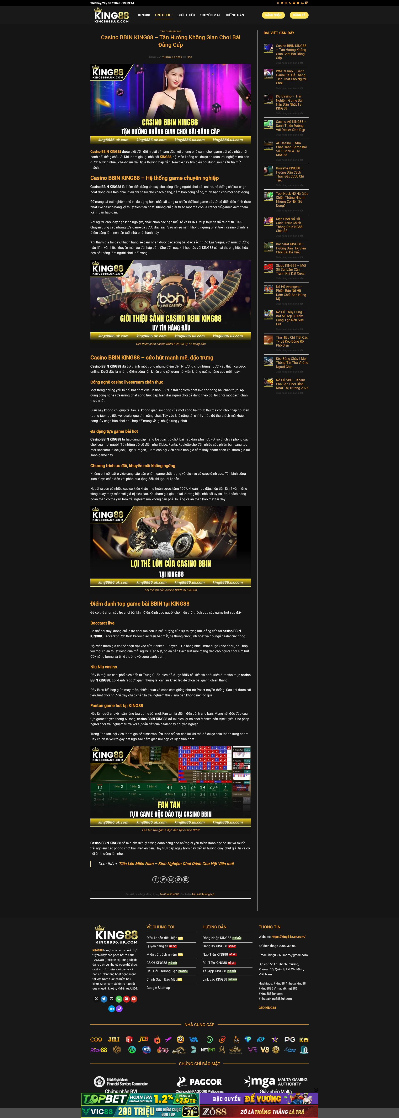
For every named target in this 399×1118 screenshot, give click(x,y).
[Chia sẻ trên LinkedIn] (185, 879)
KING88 (144, 15)
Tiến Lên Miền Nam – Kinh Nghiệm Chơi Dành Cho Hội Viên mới (176, 863)
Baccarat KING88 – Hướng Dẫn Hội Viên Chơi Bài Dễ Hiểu (291, 248)
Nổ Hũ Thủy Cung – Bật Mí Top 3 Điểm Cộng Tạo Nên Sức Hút (290, 318)
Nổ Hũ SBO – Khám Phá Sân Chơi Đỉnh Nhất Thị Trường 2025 (292, 384)
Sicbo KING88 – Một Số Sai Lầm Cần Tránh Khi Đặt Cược (291, 269)
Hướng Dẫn (234, 15)
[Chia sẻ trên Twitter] (163, 879)
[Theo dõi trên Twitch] (306, 3)
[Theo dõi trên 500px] (302, 3)
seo (189, 57)
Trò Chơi (162, 15)
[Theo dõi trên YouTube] (298, 3)
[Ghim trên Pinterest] (178, 879)
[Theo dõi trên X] (278, 3)
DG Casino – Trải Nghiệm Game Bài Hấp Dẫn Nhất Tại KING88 (289, 102)
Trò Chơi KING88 (170, 31)
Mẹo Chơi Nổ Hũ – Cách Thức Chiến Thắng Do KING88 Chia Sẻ (289, 225)
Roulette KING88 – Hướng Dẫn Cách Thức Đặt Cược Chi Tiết (290, 174)
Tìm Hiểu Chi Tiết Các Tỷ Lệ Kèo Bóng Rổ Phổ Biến (292, 341)
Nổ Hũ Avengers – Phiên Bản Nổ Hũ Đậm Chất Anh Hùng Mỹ (291, 293)
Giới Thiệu (186, 15)
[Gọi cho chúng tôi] (290, 3)
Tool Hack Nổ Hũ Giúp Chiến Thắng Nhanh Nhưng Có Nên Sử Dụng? (292, 200)
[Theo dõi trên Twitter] (282, 3)
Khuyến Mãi (210, 15)
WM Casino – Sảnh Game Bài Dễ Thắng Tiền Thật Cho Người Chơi (291, 77)
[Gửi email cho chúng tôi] (286, 3)
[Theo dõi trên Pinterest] (294, 3)
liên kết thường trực (203, 894)
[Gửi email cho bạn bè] (170, 879)
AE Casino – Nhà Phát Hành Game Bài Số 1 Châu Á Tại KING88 (291, 149)
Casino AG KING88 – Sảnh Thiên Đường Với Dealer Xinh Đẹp (291, 126)
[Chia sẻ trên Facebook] (155, 879)
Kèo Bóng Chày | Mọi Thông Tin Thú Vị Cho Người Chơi (292, 363)
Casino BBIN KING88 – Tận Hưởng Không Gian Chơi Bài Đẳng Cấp (291, 52)
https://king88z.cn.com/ (288, 937)
